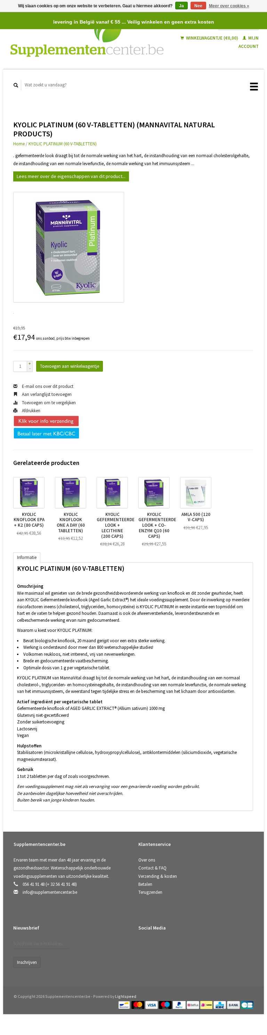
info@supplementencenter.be (50, 892)
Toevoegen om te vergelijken (48, 403)
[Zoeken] (16, 85)
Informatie (27, 557)
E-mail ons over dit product (47, 386)
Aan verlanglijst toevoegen (46, 394)
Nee (198, 5)
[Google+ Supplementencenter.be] (173, 946)
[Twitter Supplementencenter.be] (159, 946)
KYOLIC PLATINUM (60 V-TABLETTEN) (63, 144)
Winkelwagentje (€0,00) (212, 38)
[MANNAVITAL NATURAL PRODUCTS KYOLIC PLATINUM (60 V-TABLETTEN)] (69, 247)
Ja (181, 5)
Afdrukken (30, 411)
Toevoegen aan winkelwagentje (69, 366)
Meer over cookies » (229, 5)
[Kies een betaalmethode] (124, 1005)
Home (19, 144)
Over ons (146, 860)
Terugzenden (150, 892)
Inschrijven (27, 962)
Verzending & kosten (157, 876)
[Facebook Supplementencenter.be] (145, 946)
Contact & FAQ (152, 868)
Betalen (145, 884)
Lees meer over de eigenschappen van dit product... (71, 176)
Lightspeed (125, 996)
